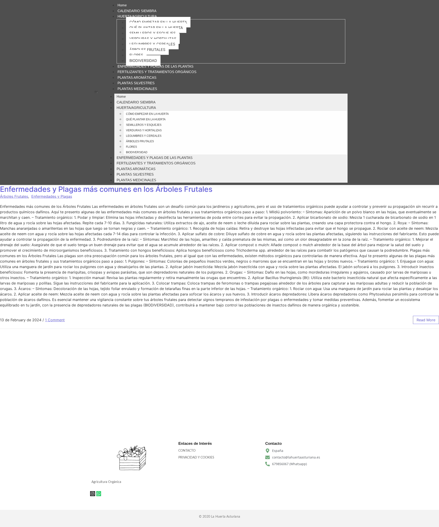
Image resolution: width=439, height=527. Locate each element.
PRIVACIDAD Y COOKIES (196, 457)
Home (122, 5)
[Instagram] (92, 493)
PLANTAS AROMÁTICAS (137, 77)
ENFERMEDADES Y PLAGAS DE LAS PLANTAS (155, 66)
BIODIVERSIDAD (143, 60)
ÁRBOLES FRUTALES (147, 49)
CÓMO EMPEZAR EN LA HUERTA (158, 22)
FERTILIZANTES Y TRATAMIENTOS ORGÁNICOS (157, 72)
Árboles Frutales (14, 196)
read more (426, 320)
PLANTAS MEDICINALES (137, 89)
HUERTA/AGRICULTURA (137, 16)
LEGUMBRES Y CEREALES (152, 44)
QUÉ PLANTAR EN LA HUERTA (156, 27)
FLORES (136, 55)
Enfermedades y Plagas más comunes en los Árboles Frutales (106, 189)
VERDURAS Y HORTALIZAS (152, 38)
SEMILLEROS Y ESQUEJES (152, 33)
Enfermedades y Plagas (51, 196)
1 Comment (55, 320)
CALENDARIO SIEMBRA (137, 11)
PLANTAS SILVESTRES (136, 83)
